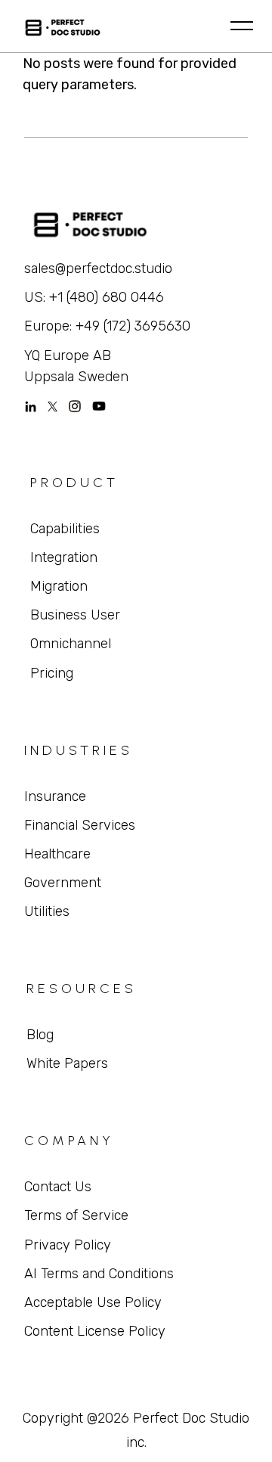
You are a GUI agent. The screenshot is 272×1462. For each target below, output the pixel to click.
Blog (40, 1034)
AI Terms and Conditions (99, 1273)
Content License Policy (94, 1331)
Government (62, 882)
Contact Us (57, 1186)
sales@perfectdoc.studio (98, 268)
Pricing (51, 673)
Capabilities (65, 528)
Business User (75, 615)
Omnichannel (70, 643)
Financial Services (79, 825)
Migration (59, 586)
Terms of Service (76, 1215)
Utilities (47, 911)
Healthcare (57, 854)
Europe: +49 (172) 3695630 (107, 326)
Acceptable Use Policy (93, 1302)
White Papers (67, 1063)
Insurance (55, 796)
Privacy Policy (67, 1245)
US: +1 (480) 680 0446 (94, 297)
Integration (63, 557)
